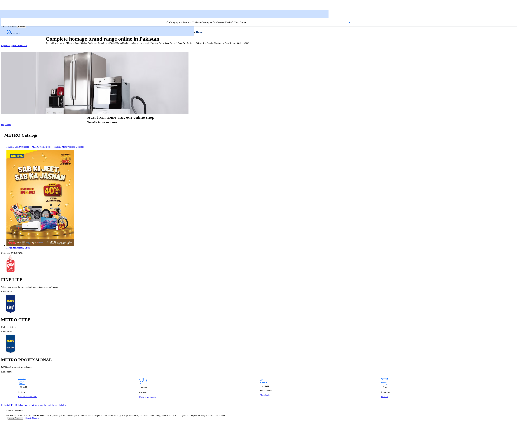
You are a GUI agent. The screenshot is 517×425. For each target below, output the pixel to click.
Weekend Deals (223, 22)
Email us (384, 396)
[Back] (4, 17)
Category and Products (180, 22)
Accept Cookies (15, 418)
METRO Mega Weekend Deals (69, 147)
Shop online (6, 124)
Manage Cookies (32, 418)
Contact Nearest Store (27, 396)
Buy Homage (7, 45)
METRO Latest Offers (17, 147)
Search (7, 14)
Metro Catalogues (203, 22)
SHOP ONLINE (20, 45)
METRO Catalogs (41, 147)
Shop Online (240, 22)
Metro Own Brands (147, 397)
